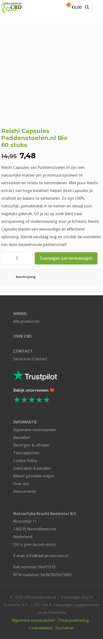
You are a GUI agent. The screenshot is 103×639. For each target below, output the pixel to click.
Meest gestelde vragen (34, 476)
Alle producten (26, 321)
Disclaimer (64, 628)
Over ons (21, 483)
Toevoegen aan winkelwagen (66, 258)
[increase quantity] (27, 258)
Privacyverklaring (73, 620)
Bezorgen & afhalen (31, 445)
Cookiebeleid (40, 628)
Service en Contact (30, 359)
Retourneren (24, 491)
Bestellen (21, 437)
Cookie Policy (25, 460)
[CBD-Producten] (11, 7)
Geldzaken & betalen (32, 468)
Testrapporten (26, 452)
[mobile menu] (96, 7)
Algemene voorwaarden (34, 429)
